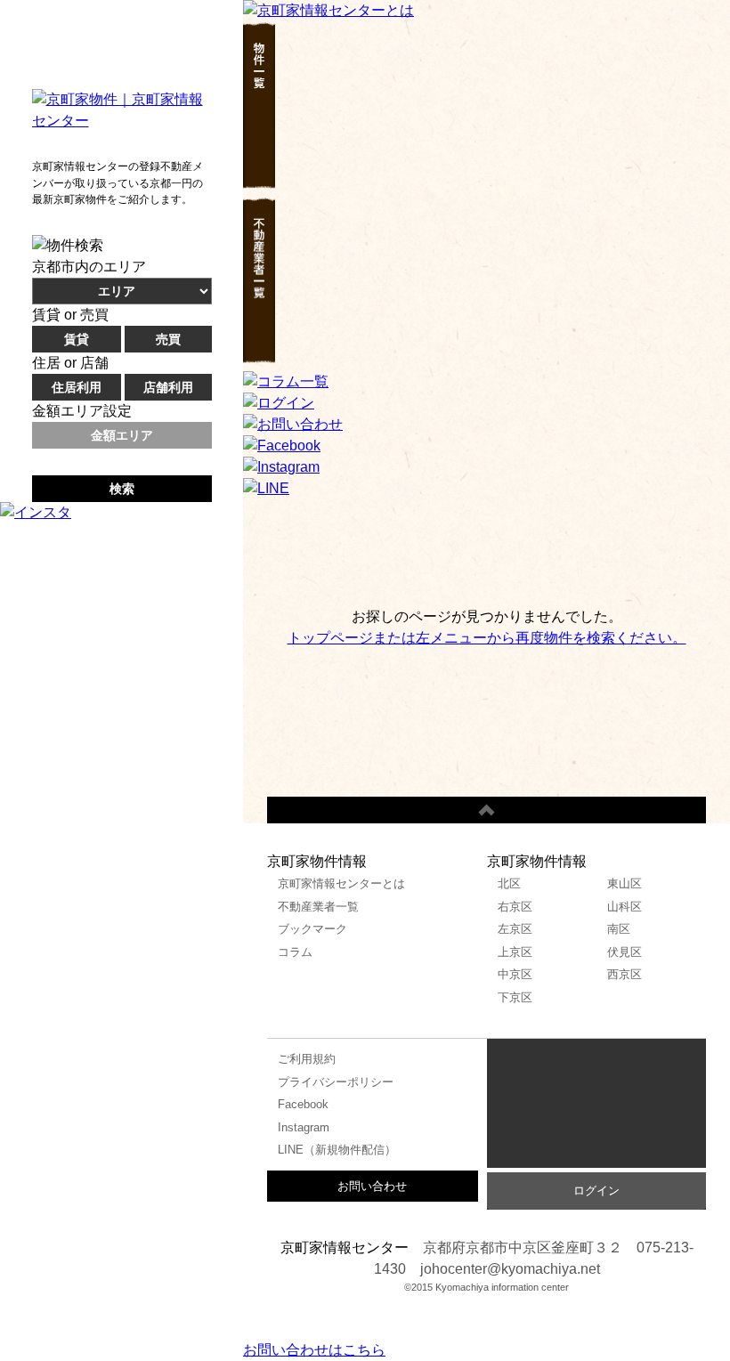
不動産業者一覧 (318, 906)
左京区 (515, 929)
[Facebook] (281, 445)
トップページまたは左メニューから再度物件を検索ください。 (487, 637)
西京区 (624, 974)
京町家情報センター (596, 1107)
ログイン (596, 1190)
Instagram (303, 1127)
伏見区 (624, 952)
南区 (618, 929)
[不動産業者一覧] (259, 360)
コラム (295, 952)
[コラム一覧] (285, 381)
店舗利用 (168, 387)
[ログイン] (278, 402)
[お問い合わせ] (293, 424)
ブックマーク (312, 929)
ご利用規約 (307, 1058)
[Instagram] (281, 466)
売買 (168, 339)
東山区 (624, 883)
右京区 (515, 906)
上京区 (515, 952)
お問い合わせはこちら (314, 1349)
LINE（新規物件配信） (337, 1149)
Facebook (303, 1104)
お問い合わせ (372, 1186)
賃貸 (76, 339)
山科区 (624, 906)
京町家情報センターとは (341, 883)
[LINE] (266, 488)
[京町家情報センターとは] (328, 10)
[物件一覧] (259, 185)
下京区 (515, 997)
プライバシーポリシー (335, 1082)
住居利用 (76, 387)
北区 (509, 883)
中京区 (515, 974)
